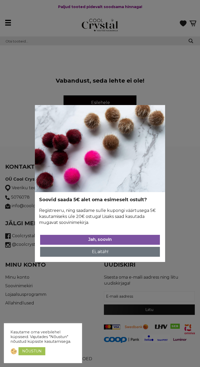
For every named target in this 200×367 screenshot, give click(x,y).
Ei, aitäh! (100, 251)
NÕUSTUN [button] (32, 351)
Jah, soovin (100, 239)
